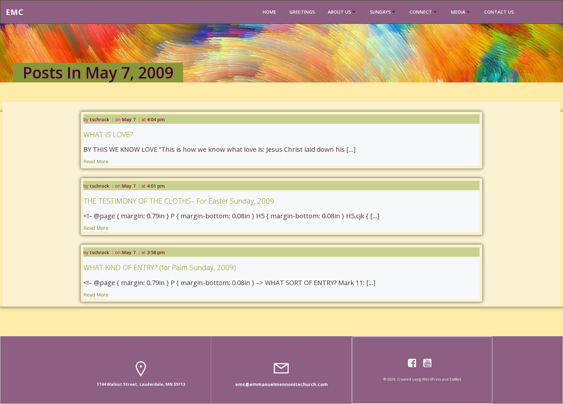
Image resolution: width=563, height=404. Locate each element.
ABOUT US (339, 12)
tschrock (99, 119)
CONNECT (421, 12)
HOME (269, 12)
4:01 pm (156, 186)
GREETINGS (302, 12)
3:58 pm (156, 252)
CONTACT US (499, 12)
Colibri (455, 379)
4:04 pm (156, 119)
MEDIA (458, 12)
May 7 (129, 119)
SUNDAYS (380, 12)
